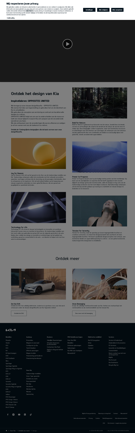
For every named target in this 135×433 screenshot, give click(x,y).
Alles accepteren (117, 10)
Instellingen (89, 10)
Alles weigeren (103, 10)
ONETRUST (29, 11)
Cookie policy (11, 18)
